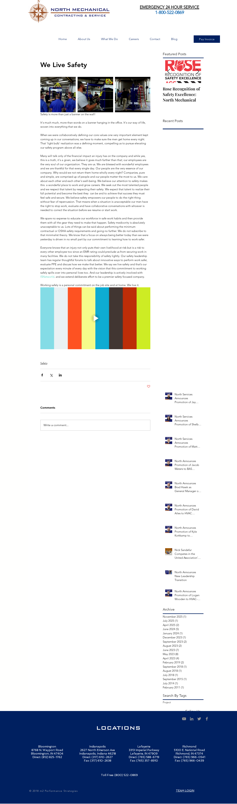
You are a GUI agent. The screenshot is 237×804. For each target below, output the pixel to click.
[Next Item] (197, 71)
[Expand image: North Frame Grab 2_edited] (58, 94)
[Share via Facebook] (42, 375)
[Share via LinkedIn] (60, 375)
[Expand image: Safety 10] (95, 94)
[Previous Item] (168, 71)
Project (167, 702)
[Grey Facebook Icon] (206, 718)
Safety (43, 363)
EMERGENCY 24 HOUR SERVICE (169, 7)
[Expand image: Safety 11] (132, 94)
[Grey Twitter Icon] (199, 718)
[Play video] (95, 318)
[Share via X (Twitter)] (51, 375)
